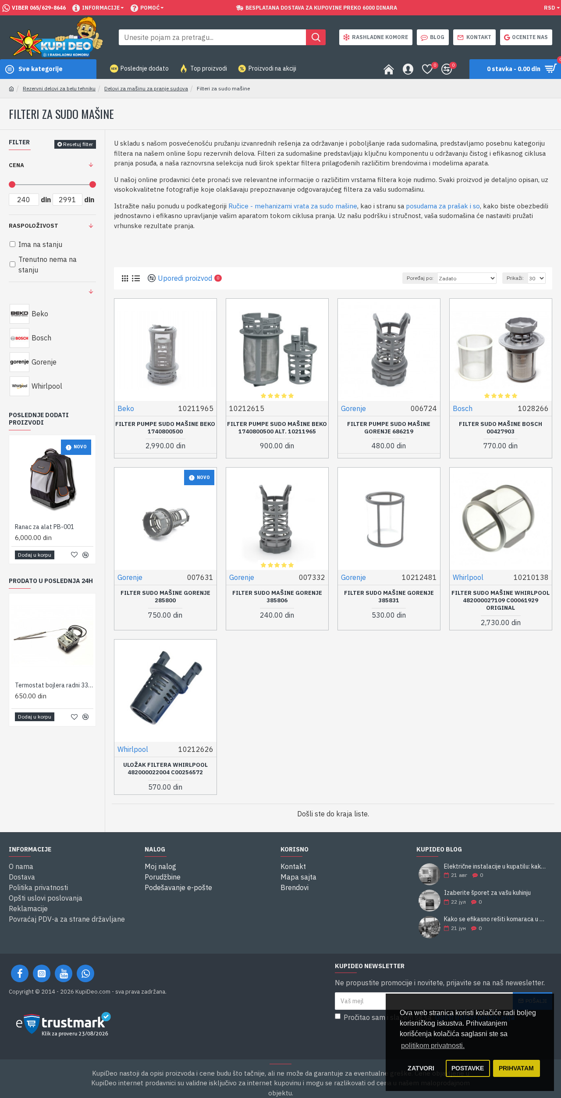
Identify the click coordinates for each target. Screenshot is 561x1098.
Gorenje (353, 408)
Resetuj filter (78, 144)
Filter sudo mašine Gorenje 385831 (389, 597)
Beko (125, 408)
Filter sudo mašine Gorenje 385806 (277, 597)
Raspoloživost (33, 225)
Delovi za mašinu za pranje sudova (146, 88)
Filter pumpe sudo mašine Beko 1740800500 (165, 428)
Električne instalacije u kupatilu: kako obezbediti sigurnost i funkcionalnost (495, 866)
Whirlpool (468, 577)
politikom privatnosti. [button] (433, 1045)
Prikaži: (515, 278)
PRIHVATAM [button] (516, 1068)
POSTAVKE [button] (467, 1068)
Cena (16, 165)
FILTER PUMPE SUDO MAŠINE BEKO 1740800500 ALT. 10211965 (277, 428)
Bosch (462, 408)
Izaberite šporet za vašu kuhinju (487, 893)
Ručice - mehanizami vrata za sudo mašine (292, 206)
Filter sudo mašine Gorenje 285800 (165, 597)
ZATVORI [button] (421, 1068)
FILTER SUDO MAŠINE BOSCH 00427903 (500, 428)
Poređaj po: (420, 278)
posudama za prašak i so (443, 206)
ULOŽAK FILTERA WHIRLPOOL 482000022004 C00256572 (165, 769)
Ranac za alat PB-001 (44, 527)
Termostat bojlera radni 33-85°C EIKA (54, 685)
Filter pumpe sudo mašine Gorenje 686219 (388, 428)
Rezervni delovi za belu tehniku (59, 88)
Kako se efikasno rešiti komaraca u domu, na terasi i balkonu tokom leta (495, 919)
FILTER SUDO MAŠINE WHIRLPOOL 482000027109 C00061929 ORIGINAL (500, 601)
